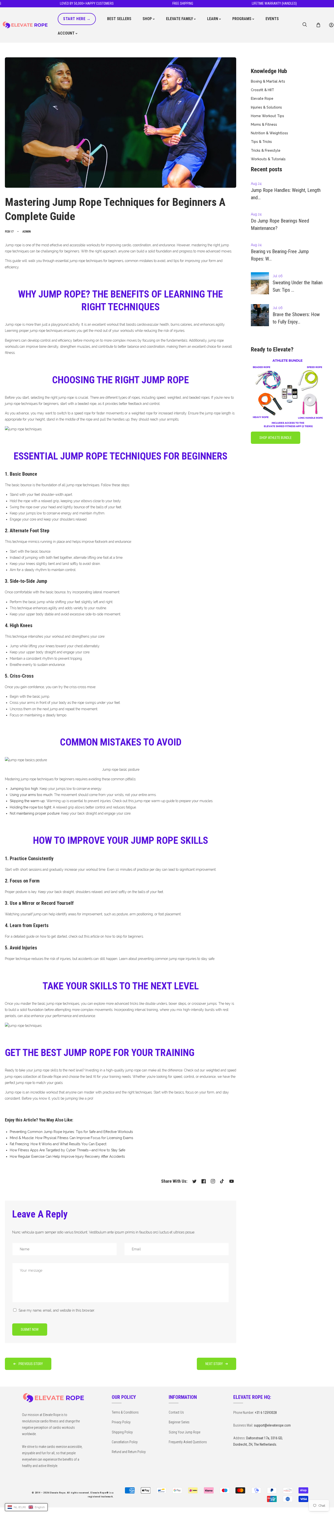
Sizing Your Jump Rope (184, 1432)
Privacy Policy (121, 1422)
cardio (126, 245)
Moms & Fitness (264, 124)
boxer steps (177, 1004)
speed (161, 397)
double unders (156, 1004)
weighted (174, 397)
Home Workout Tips (267, 116)
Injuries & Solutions (266, 107)
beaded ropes (199, 397)
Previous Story (31, 1364)
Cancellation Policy (125, 1442)
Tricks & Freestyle (265, 150)
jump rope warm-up (150, 801)
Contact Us (176, 1412)
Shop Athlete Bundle (275, 438)
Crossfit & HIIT (262, 90)
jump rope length (217, 413)
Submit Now (30, 1329)
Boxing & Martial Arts (268, 81)
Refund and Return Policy (129, 1452)
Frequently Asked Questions (188, 1442)
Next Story (214, 1364)
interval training (146, 1010)
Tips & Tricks (261, 142)
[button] (318, 25)
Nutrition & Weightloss (269, 133)
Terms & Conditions (125, 1412)
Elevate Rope (262, 98)
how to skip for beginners (124, 936)
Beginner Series (179, 1422)
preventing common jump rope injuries (167, 959)
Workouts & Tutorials (268, 159)
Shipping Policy (122, 1432)
